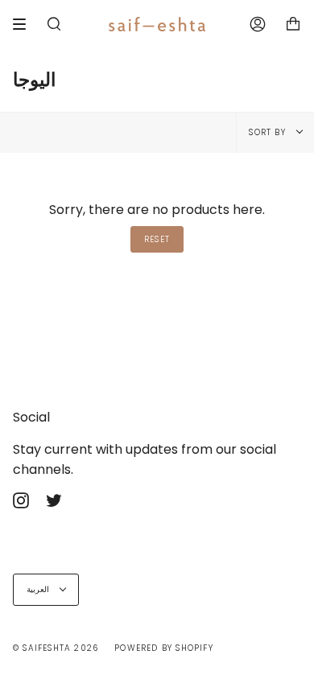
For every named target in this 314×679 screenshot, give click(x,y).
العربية (39, 589)
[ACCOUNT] (258, 24)
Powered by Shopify (163, 648)
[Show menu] (25, 24)
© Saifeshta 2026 (55, 648)
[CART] (293, 24)
